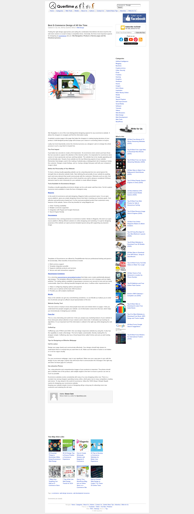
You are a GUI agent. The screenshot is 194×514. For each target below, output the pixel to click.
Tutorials (118, 108)
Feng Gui (51, 314)
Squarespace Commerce (56, 273)
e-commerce (55, 493)
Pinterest (109, 506)
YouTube (103, 506)
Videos (118, 110)
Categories (59, 11)
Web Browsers (120, 113)
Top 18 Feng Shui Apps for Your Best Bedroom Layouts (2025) (136, 234)
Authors (91, 11)
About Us (84, 11)
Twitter (98, 506)
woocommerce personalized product (69, 277)
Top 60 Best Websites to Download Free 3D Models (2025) (135, 244)
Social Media (120, 104)
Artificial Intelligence (122, 61)
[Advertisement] (85, 18)
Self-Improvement (121, 101)
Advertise (123, 11)
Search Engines (121, 99)
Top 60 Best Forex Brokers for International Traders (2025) (135, 337)
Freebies (118, 75)
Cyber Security (120, 70)
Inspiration (119, 90)
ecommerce (62, 36)
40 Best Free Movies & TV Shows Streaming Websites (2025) (136, 141)
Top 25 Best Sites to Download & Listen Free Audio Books (135, 306)
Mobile (77, 11)
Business (118, 66)
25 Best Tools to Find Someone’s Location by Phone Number (134, 275)
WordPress (119, 121)
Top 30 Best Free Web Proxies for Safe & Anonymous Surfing (134, 203)
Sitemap (96, 508)
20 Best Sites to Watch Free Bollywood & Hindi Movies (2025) (136, 172)
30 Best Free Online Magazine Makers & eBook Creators (136, 223)
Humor (118, 83)
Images (118, 86)
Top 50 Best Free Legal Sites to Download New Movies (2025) (136, 151)
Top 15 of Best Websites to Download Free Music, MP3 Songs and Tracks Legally (136, 316)
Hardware (119, 81)
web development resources (81, 493)
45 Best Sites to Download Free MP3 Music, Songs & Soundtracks (135, 254)
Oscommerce (52, 215)
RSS (91, 508)
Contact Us (100, 11)
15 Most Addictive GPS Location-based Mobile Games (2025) (134, 193)
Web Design (80, 27)
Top (106, 508)
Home (52, 11)
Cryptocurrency (120, 68)
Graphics (118, 79)
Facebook (92, 506)
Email (117, 72)
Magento (51, 192)
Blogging (118, 63)
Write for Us (132, 11)
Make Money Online (122, 92)
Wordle (50, 294)
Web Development (122, 117)
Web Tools (69, 11)
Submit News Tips (112, 11)
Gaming (118, 77)
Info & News (119, 88)
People (118, 97)
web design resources (66, 493)
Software (118, 106)
